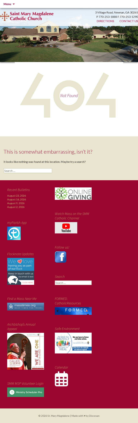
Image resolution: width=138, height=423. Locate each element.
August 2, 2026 (15, 206)
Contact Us (128, 21)
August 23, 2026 (16, 195)
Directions (105, 21)
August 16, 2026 (16, 199)
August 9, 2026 (15, 203)
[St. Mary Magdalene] (69, 28)
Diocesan (94, 415)
